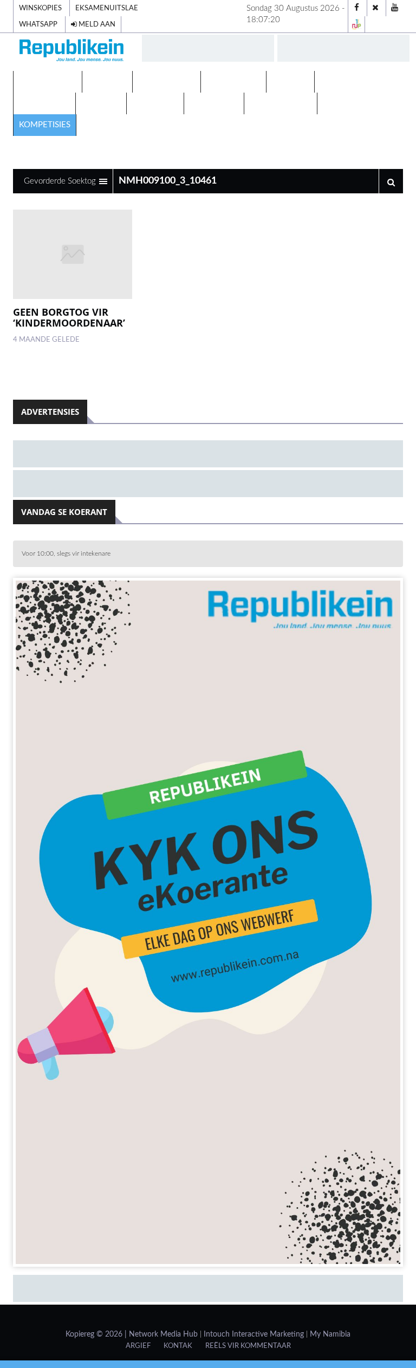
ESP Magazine (352, 103)
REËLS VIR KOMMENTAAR (248, 1346)
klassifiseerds (280, 103)
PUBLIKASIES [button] (164, 81)
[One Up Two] (356, 24)
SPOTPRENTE (44, 103)
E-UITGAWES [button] (45, 81)
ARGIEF (138, 1346)
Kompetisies (44, 125)
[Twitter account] (375, 8)
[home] (72, 52)
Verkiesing (343, 81)
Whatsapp (38, 24)
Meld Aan (96, 24)
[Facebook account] (356, 8)
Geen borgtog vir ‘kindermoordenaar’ (69, 317)
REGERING (101, 103)
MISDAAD (290, 81)
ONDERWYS (155, 103)
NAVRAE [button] (104, 81)
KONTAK (178, 1346)
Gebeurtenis (233, 81)
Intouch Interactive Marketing (254, 1334)
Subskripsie (214, 103)
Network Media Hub (163, 1334)
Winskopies (40, 8)
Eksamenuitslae (106, 8)
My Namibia (330, 1334)
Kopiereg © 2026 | (97, 1334)
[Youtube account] (394, 8)
